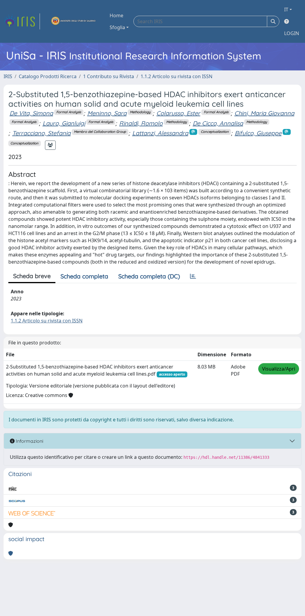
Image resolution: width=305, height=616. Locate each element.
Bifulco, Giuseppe (258, 133)
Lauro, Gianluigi (64, 123)
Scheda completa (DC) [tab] (149, 276)
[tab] (193, 276)
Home (116, 15)
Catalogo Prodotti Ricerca (48, 76)
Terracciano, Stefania (41, 133)
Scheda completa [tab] (84, 276)
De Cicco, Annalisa (218, 123)
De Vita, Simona (31, 113)
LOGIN (291, 33)
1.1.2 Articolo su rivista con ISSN (176, 76)
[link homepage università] (73, 21)
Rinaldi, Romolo (141, 123)
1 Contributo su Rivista (108, 76)
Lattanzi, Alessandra (160, 133)
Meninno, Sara (107, 113)
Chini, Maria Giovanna (264, 113)
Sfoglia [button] (117, 27)
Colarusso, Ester (178, 113)
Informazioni (29, 441)
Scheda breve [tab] (32, 276)
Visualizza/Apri (278, 368)
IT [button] (286, 9)
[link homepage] (22, 21)
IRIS (8, 76)
